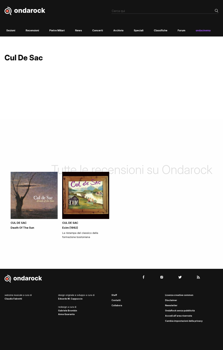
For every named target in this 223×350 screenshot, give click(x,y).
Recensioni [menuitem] (32, 30)
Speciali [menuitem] (138, 30)
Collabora (117, 305)
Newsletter (171, 305)
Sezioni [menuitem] (10, 30)
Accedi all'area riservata (178, 315)
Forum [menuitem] (181, 30)
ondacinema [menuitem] (203, 30)
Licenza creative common (179, 295)
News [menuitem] (78, 30)
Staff (114, 295)
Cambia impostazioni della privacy (184, 321)
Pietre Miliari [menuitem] (57, 30)
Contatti (116, 300)
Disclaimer (171, 300)
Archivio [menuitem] (118, 30)
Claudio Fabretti (13, 298)
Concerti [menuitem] (97, 30)
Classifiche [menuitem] (160, 30)
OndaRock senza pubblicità (180, 310)
